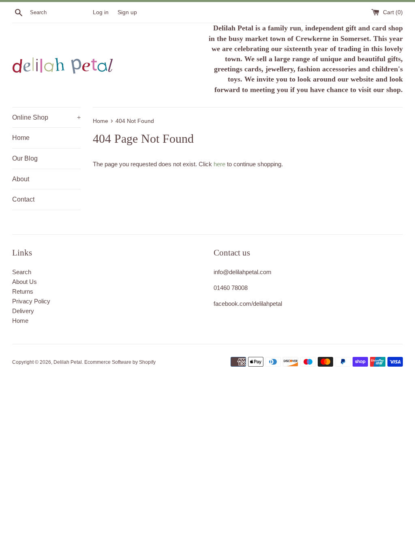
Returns (22, 291)
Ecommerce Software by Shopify (120, 362)
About (20, 179)
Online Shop (46, 117)
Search (21, 271)
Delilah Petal (67, 362)
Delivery (23, 310)
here (219, 164)
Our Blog (25, 158)
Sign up (127, 12)
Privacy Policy (31, 301)
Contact (23, 199)
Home (21, 137)
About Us (24, 281)
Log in (101, 12)
